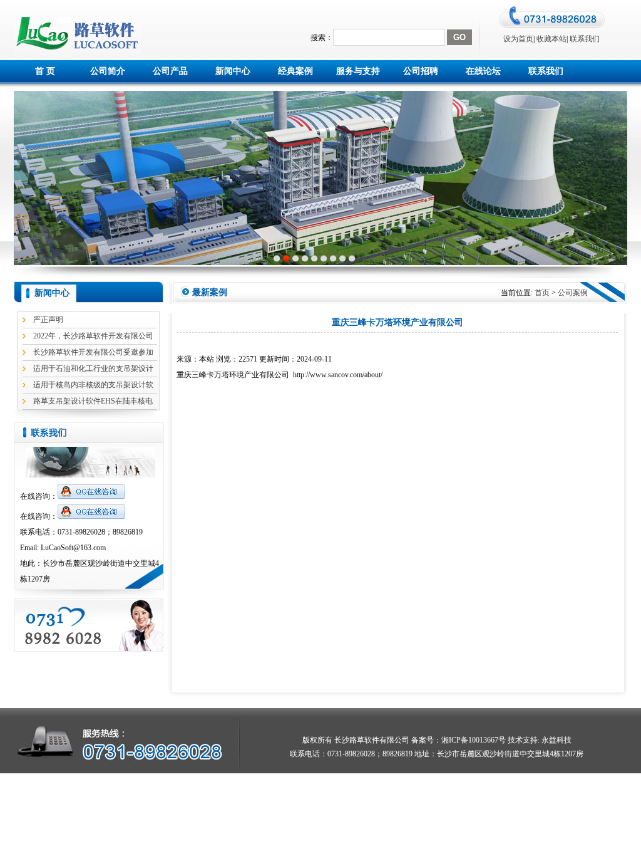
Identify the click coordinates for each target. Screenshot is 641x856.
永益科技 (556, 740)
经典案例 (295, 71)
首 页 (45, 71)
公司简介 (107, 71)
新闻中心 (232, 71)
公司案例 (573, 292)
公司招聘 (420, 71)
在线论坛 (483, 71)
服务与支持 (358, 71)
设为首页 (518, 38)
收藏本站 (551, 38)
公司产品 (170, 71)
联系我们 (585, 38)
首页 (542, 292)
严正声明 (48, 319)
